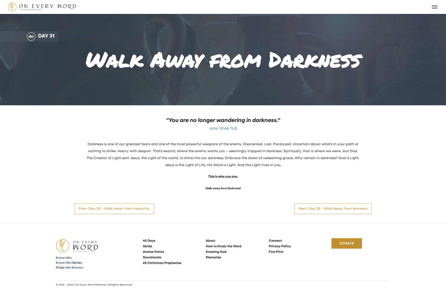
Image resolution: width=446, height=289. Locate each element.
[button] (434, 7)
